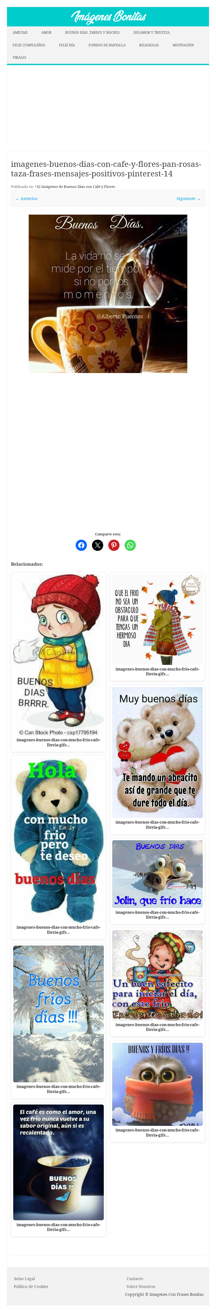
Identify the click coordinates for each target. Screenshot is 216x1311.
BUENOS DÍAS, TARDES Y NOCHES (92, 32)
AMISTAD (20, 32)
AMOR (46, 32)
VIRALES (19, 57)
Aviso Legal (24, 1278)
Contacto (135, 1278)
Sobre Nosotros (141, 1286)
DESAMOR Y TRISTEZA (152, 32)
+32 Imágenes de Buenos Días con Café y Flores (75, 186)
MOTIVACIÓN (183, 45)
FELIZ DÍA (67, 45)
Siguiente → (189, 198)
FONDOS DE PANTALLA (107, 45)
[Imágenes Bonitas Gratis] (108, 25)
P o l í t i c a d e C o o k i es (31, 1286)
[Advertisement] (108, 104)
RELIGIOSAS (149, 45)
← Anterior (26, 198)
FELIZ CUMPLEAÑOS (29, 45)
